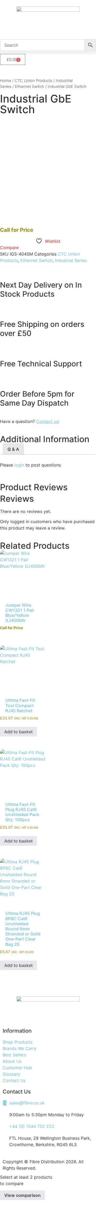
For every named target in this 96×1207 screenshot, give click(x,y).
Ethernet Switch (29, 86)
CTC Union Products (33, 80)
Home (5, 80)
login (19, 465)
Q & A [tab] (13, 449)
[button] (48, 52)
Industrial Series (71, 260)
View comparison (22, 1195)
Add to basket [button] (18, 731)
